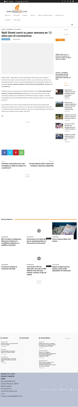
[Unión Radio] (17, 8)
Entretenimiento (43, 350)
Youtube (75, 389)
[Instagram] (65, 1)
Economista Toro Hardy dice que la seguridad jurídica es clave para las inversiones (37, 241)
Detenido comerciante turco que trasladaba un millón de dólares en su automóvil (14, 166)
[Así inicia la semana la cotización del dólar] (13, 258)
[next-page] (5, 279)
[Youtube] (73, 1)
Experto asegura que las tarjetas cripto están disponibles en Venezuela (61, 269)
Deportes (41, 341)
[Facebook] (62, 1)
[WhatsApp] (21, 152)
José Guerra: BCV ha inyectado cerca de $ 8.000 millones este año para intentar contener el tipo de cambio (36, 271)
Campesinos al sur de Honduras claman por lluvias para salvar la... (70, 116)
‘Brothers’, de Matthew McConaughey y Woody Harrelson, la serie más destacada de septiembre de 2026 (63, 76)
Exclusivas (3, 349)
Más (65, 83)
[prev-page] (2, 279)
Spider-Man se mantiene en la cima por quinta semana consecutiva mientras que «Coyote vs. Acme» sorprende (47, 364)
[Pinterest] (16, 152)
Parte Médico (4, 356)
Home (3, 29)
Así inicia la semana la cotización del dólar (9, 268)
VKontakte (65, 389)
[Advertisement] (28, 136)
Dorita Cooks (4, 341)
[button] (72, 24)
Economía (18, 29)
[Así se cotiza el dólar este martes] (64, 230)
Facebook (44, 389)
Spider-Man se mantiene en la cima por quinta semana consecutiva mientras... (70, 93)
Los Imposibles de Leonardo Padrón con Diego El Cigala (8, 351)
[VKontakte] (60, 389)
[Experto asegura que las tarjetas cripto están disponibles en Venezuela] (64, 258)
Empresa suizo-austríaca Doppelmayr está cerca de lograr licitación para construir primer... (70, 106)
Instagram (54, 389)
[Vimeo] (70, 1)
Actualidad (10, 29)
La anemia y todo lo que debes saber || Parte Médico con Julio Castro (8, 360)
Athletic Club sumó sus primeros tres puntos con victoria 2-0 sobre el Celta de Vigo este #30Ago (47, 345)
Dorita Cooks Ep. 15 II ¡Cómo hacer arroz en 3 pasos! (9, 344)
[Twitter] (68, 1)
